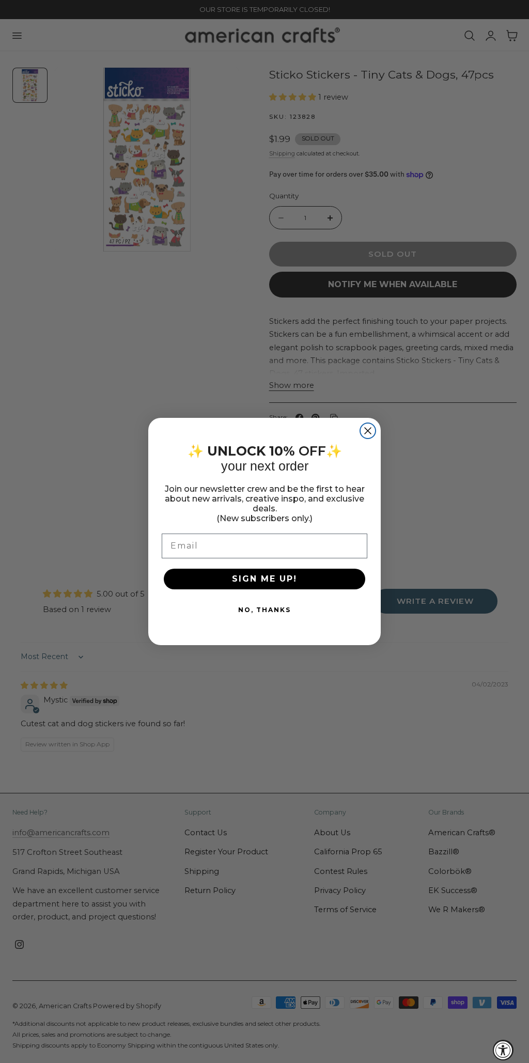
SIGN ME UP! (264, 579)
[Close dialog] (368, 431)
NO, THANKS (264, 610)
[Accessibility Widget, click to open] (503, 1050)
